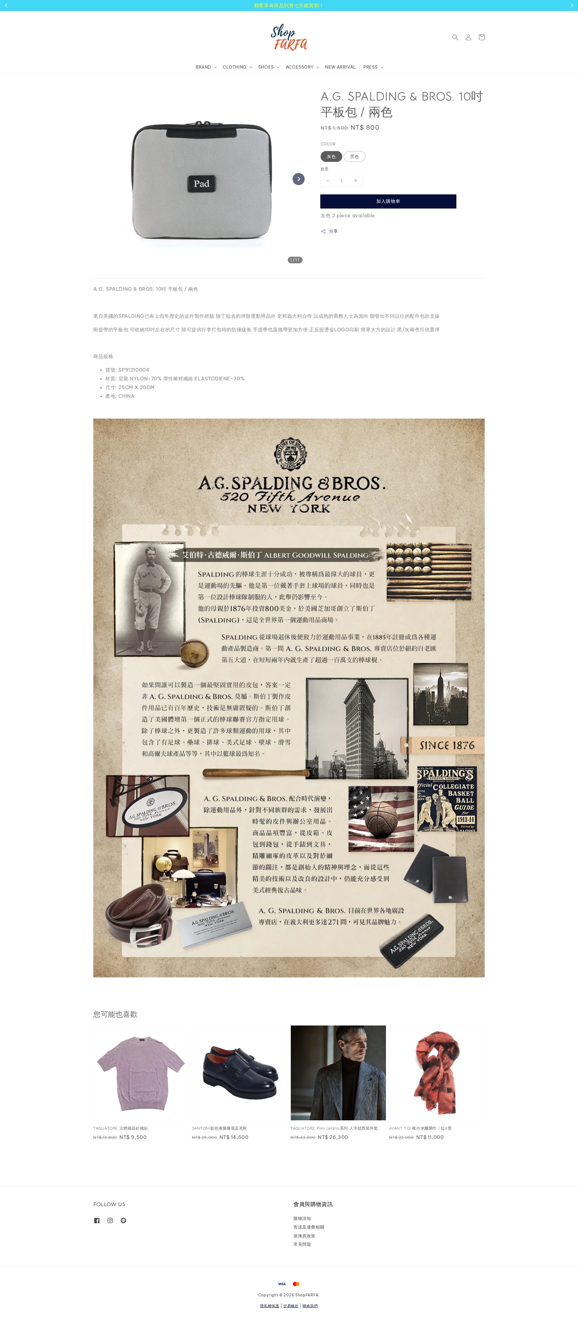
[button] (455, 37)
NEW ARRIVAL (340, 67)
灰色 (331, 156)
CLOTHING (235, 67)
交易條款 (291, 1306)
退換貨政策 (304, 1236)
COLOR (328, 143)
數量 (325, 168)
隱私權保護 (269, 1306)
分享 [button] (333, 231)
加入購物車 (388, 201)
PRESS (370, 67)
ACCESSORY (299, 67)
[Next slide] (299, 179)
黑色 (354, 156)
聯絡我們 (310, 1306)
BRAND (203, 67)
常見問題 (302, 1244)
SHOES (266, 67)
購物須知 (302, 1218)
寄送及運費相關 (309, 1227)
